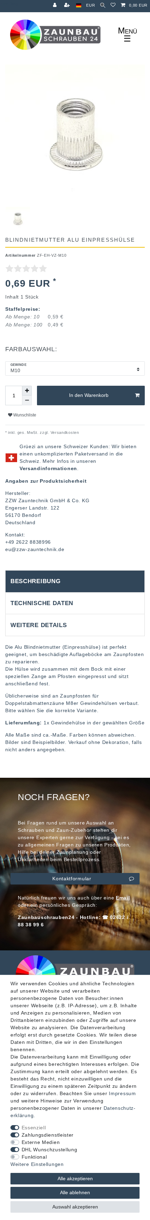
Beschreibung (35, 581)
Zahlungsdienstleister (48, 1135)
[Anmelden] (55, 5)
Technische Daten (41, 603)
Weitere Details (38, 625)
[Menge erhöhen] (27, 391)
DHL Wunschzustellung (49, 1149)
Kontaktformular (71, 878)
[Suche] (102, 5)
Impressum (122, 1093)
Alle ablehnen (75, 1192)
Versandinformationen (48, 468)
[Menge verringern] (27, 400)
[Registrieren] (68, 5)
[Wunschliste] (113, 5)
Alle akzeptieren (75, 1178)
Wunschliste (24, 415)
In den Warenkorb (88, 395)
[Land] (79, 5)
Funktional (34, 1157)
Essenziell (34, 1127)
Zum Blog (9, 4)
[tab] (75, 581)
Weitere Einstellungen (37, 1164)
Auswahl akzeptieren (75, 1207)
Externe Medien (41, 1142)
